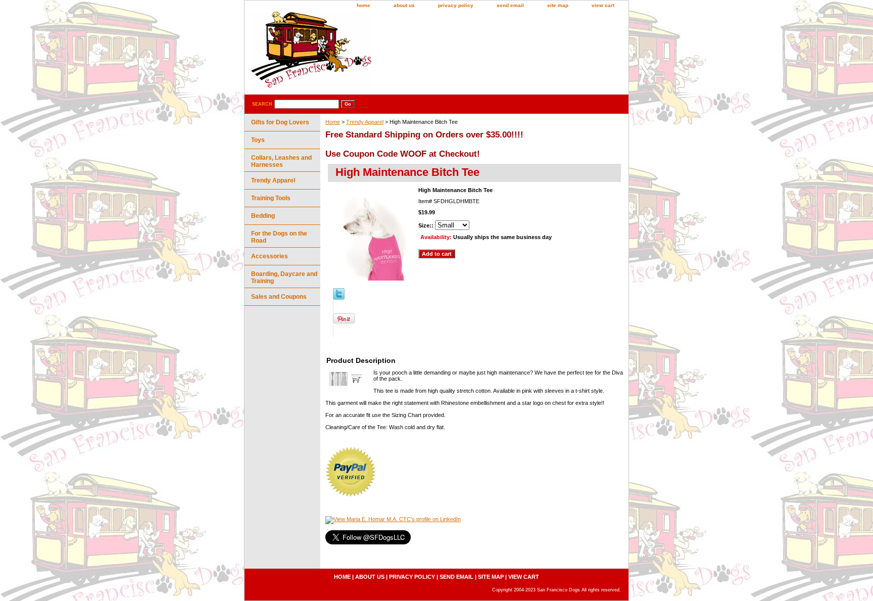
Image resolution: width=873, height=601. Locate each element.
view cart (603, 5)
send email (510, 5)
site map (557, 5)
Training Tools (270, 198)
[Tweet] (339, 298)
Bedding (263, 215)
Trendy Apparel (364, 122)
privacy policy (455, 5)
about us (404, 5)
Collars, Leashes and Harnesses (281, 161)
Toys (258, 140)
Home (332, 122)
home (363, 5)
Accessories (269, 256)
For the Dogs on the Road (279, 237)
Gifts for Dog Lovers (280, 122)
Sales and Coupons (279, 296)
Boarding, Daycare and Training (284, 277)
